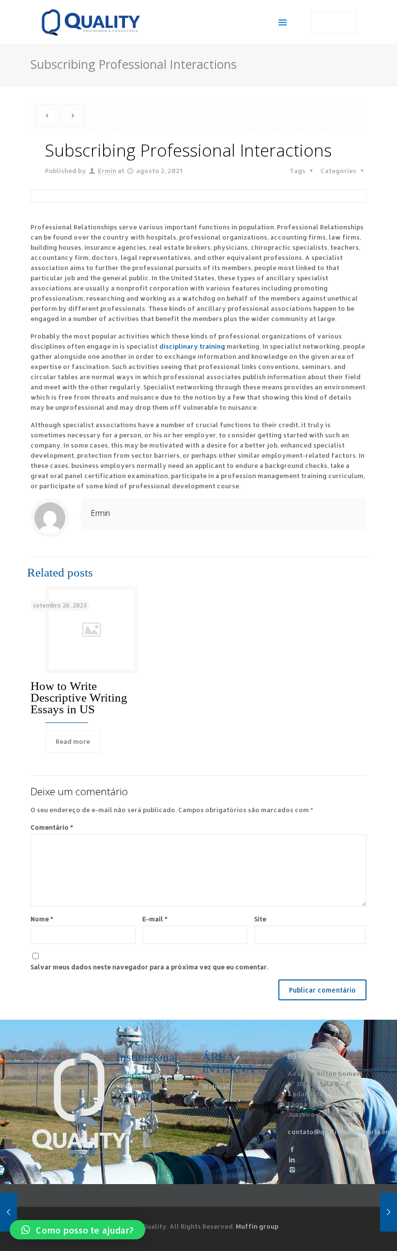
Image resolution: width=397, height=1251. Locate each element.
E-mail (155, 919)
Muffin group (257, 1226)
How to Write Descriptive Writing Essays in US (79, 697)
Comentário (52, 827)
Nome (42, 919)
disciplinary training (192, 346)
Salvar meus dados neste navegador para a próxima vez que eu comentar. (149, 967)
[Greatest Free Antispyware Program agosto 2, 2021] (8, 1212)
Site (260, 919)
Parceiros (131, 1095)
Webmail (216, 1087)
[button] (77, 1229)
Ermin (107, 171)
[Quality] (90, 22)
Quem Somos (136, 1075)
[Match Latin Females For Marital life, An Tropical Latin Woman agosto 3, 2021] (388, 1212)
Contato (129, 1105)
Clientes (129, 1085)
